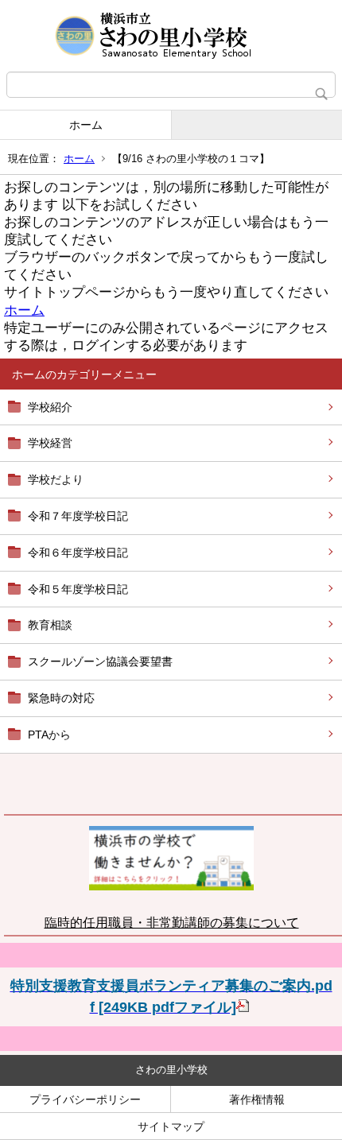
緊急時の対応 (61, 698)
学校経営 (50, 442)
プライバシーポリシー (85, 1099)
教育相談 (50, 624)
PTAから (49, 734)
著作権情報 (257, 1099)
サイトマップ (171, 1126)
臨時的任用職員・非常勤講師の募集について (172, 922)
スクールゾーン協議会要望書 (100, 661)
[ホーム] (171, 36)
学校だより (56, 479)
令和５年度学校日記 (78, 589)
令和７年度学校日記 (78, 516)
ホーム (86, 124)
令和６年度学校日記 (78, 552)
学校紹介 (50, 407)
